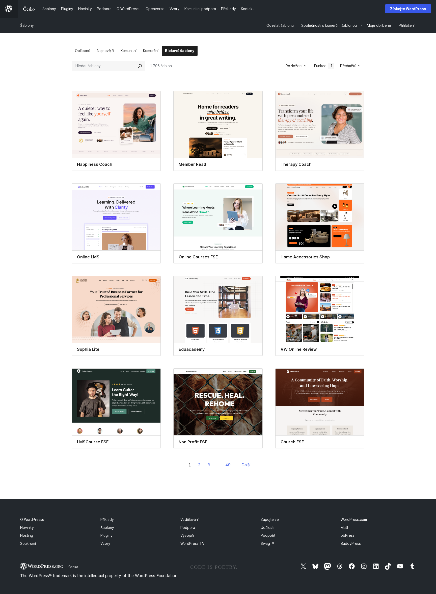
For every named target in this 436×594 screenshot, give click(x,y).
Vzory (105, 543)
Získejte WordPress (408, 9)
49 (228, 464)
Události (267, 527)
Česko (73, 567)
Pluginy (106, 535)
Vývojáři (187, 535)
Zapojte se (270, 519)
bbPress (348, 535)
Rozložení (294, 66)
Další (245, 464)
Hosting (26, 535)
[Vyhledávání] (140, 66)
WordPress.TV (192, 543)
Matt (344, 527)
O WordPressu (32, 519)
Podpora (187, 527)
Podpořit (268, 535)
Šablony (27, 25)
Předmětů (348, 66)
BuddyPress (351, 543)
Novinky (27, 527)
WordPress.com (354, 519)
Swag (267, 543)
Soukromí (28, 543)
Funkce (323, 66)
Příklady (107, 519)
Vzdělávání (189, 519)
